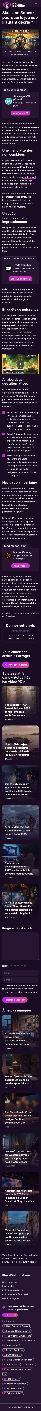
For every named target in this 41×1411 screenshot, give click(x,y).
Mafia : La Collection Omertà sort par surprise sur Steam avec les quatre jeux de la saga (19, 1235)
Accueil (19, 1255)
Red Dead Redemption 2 (18, 1331)
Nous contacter (9, 1282)
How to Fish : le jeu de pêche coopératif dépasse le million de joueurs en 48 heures (17, 749)
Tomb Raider (12, 1340)
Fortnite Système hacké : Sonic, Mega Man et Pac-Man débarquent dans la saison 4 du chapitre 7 (19, 908)
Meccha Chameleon (16, 1383)
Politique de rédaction (13, 1290)
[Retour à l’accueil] (10, 3)
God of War (12, 1364)
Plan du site (8, 1286)
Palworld (29, 1340)
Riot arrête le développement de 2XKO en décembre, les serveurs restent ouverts (19, 868)
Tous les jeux (10, 1315)
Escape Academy (14, 1350)
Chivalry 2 (30, 1364)
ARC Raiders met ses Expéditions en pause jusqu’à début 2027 (17, 830)
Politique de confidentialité (15, 1294)
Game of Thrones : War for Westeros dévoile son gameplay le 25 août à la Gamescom (18, 1156)
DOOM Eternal (13, 1355)
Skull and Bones (10, 62)
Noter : (5, 966)
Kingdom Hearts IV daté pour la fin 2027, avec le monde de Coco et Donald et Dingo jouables (19, 1196)
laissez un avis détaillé (24, 638)
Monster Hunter (14, 1388)
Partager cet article (17, 665)
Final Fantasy (13, 1379)
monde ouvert (29, 177)
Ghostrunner (12, 1345)
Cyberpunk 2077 (15, 1393)
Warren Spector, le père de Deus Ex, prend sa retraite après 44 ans (18, 1080)
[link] (20, 105)
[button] (30, 3)
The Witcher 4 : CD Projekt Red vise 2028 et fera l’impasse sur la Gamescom (17, 710)
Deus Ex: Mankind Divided (19, 1359)
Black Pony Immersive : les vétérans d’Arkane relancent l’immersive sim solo (18, 1038)
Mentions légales (10, 1298)
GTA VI (9, 1321)
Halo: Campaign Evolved (18, 1326)
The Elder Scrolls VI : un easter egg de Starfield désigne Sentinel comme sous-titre (18, 1117)
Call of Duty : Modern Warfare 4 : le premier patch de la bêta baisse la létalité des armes (18, 789)
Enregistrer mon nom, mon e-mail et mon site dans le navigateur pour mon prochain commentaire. (21, 988)
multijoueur (14, 437)
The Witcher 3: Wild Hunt (18, 1335)
